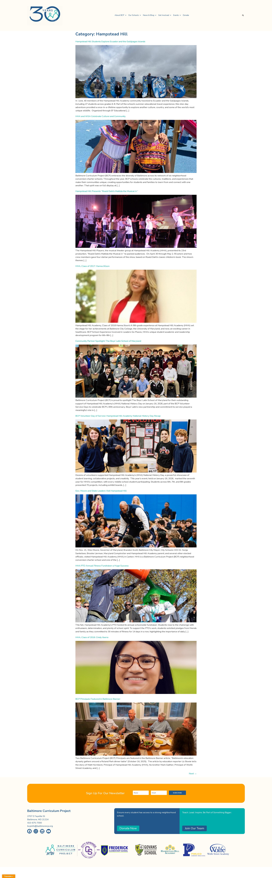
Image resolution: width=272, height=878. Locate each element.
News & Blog (148, 15)
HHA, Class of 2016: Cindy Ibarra (91, 637)
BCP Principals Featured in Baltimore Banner (97, 698)
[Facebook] (29, 831)
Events (176, 15)
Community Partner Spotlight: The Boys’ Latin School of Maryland (108, 340)
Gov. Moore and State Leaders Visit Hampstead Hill (101, 490)
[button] (120, 15)
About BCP (119, 15)
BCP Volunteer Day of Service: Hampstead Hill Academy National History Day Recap (118, 415)
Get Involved (163, 15)
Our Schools (133, 15)
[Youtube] (48, 831)
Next (193, 773)
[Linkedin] (42, 831)
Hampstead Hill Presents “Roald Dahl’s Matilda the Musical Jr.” (106, 191)
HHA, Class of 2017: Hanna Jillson (92, 266)
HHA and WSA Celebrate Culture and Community (100, 116)
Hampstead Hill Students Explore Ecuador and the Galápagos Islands (110, 41)
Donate (186, 15)
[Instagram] (36, 831)
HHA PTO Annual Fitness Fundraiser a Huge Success (102, 565)
